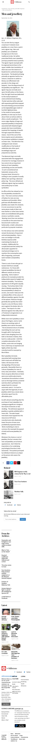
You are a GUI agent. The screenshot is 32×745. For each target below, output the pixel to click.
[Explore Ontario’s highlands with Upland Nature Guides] (6, 627)
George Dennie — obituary (5, 618)
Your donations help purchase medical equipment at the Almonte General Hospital (6, 574)
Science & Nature (8, 708)
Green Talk (4, 716)
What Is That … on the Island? (6, 551)
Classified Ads (24, 737)
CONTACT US (14, 741)
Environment (5, 714)
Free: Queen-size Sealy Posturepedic (15, 618)
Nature (3, 718)
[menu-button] (3, 2)
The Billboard (14, 739)
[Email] (18, 462)
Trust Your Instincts (20, 482)
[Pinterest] (15, 462)
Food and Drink (25, 679)
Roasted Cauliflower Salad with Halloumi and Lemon (5, 558)
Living (23, 676)
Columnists (5, 8)
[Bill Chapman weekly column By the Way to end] (8, 475)
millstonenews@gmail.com (9, 676)
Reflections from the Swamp (16, 692)
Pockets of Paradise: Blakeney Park (6, 583)
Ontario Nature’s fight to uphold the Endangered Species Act (6, 590)
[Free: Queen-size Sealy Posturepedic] (15, 612)
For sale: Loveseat (5, 652)
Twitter (19, 505)
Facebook (9, 505)
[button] (29, 2)
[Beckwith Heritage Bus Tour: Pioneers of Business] (15, 647)
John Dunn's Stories (15, 686)
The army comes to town (6, 566)
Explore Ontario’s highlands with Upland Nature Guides (5, 636)
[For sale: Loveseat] (6, 647)
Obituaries (23, 686)
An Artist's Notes (16, 682)
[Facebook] (8, 462)
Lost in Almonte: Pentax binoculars (14, 634)
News (12, 733)
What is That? (5, 720)
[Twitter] (11, 462)
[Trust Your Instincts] (8, 485)
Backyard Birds (5, 712)
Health (22, 683)
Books (13, 684)
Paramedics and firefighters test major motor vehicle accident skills (6, 543)
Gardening (23, 681)
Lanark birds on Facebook (6, 597)
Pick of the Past (16, 689)
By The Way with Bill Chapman (16, 8)
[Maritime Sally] (8, 495)
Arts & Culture (15, 677)
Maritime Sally (18, 492)
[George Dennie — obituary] (6, 612)
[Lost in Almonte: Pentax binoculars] (15, 627)
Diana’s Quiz (22, 739)
